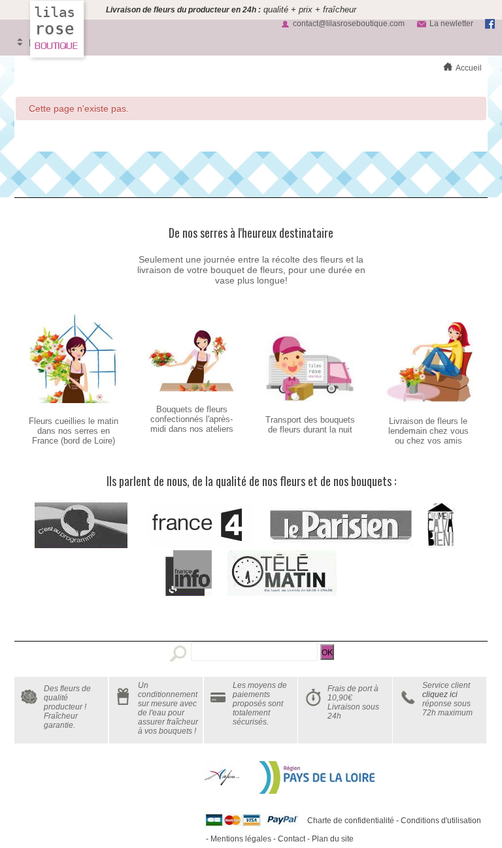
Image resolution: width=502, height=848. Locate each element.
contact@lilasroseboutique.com (349, 23)
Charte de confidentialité (350, 820)
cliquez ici (440, 694)
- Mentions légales (237, 838)
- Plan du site (329, 838)
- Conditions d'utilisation (437, 820)
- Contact (288, 838)
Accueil (469, 68)
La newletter (451, 23)
